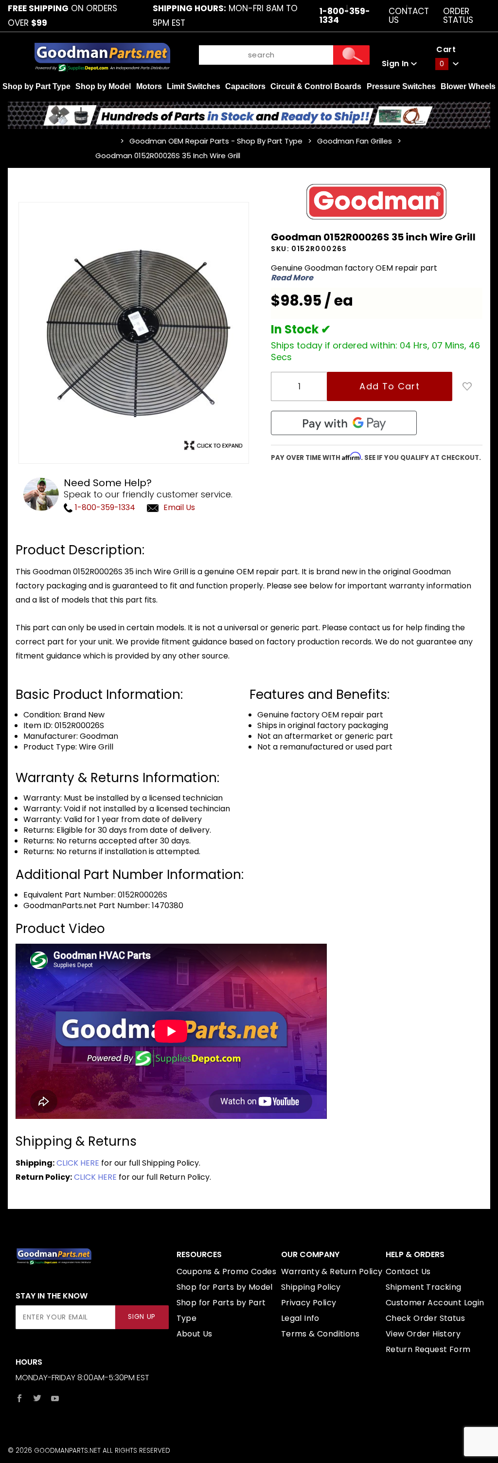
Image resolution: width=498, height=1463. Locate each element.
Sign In (396, 63)
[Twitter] (37, 1398)
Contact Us (409, 15)
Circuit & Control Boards (315, 86)
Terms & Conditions (320, 1333)
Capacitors (245, 86)
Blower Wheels (468, 86)
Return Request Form (428, 1349)
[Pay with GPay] (344, 423)
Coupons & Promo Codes (226, 1271)
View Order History (423, 1333)
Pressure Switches (401, 86)
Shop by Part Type (36, 86)
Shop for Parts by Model (225, 1287)
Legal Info (300, 1318)
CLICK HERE (77, 1163)
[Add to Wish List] (467, 386)
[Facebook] (19, 1398)
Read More (292, 278)
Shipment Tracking (424, 1287)
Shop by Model (103, 86)
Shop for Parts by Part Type (221, 1310)
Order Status (458, 15)
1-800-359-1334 (104, 507)
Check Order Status (425, 1318)
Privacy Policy (309, 1302)
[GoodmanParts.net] (102, 56)
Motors (149, 86)
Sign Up (142, 1316)
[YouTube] (55, 1398)
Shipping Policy (311, 1287)
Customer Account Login (435, 1302)
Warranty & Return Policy (332, 1271)
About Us (195, 1333)
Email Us (179, 507)
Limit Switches (193, 86)
